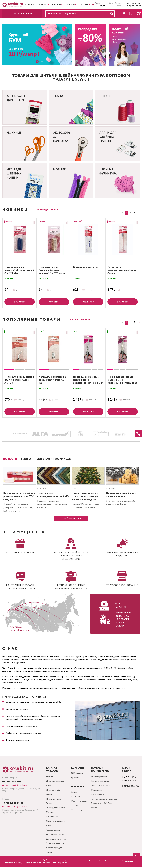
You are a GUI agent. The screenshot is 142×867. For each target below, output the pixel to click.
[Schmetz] (81, 434)
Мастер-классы (79, 801)
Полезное (70, 4)
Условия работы (99, 776)
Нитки (49, 794)
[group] (19, 239)
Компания (43, 4)
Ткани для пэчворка (55, 807)
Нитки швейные (53, 798)
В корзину (19, 301)
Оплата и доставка (100, 785)
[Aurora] (20, 434)
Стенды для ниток (55, 843)
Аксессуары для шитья (54, 850)
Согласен (127, 861)
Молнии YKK (52, 816)
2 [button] (130, 213)
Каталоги (75, 796)
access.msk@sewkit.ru (16, 806)
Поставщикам (97, 794)
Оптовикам (96, 790)
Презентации (77, 809)
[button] (37, 61)
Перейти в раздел (71, 518)
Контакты (83, 4)
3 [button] (134, 213)
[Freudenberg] (101, 434)
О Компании (77, 773)
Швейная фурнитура (56, 838)
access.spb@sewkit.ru (16, 785)
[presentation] (62, 42)
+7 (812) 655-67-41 (131, 3)
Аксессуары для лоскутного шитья (55, 832)
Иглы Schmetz (53, 790)
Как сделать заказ (100, 781)
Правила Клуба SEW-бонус (101, 805)
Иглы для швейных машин (55, 783)
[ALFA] (40, 434)
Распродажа (30, 4)
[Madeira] (60, 434)
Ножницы (50, 776)
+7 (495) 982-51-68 (131, 6)
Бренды (75, 777)
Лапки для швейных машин (55, 823)
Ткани (49, 803)
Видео (74, 792)
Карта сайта (130, 786)
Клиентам (56, 4)
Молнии (50, 812)
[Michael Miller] (121, 434)
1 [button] (126, 213)
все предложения (47, 209)
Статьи (74, 805)
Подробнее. (62, 862)
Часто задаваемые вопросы (104, 798)
